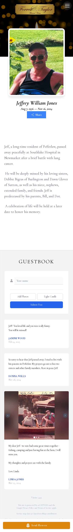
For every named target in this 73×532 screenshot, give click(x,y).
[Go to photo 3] (38, 437)
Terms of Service (44, 508)
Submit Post (36, 304)
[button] (36, 415)
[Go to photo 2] (36, 437)
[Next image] (65, 415)
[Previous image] (8, 415)
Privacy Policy (28, 508)
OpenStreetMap (39, 513)
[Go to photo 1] (34, 437)
